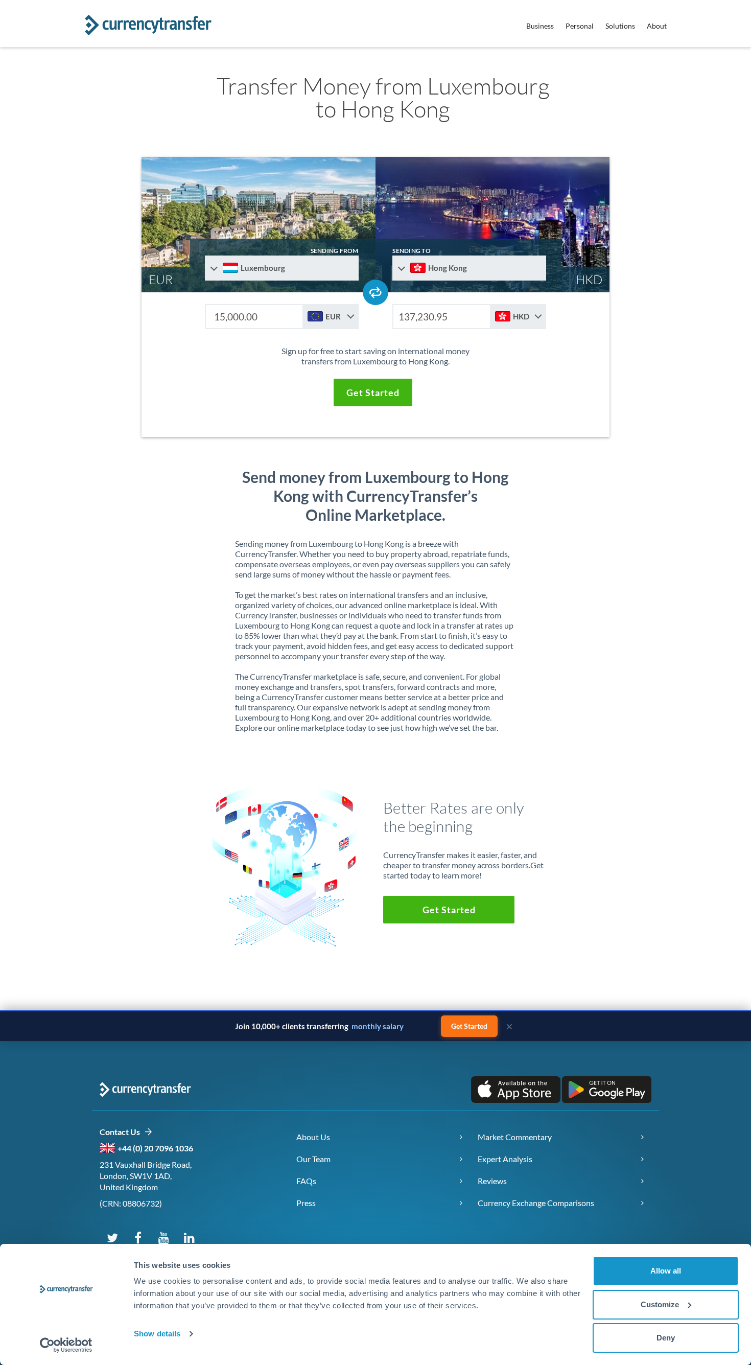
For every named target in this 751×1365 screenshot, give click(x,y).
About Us (313, 1137)
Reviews (492, 1181)
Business (540, 25)
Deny (665, 1337)
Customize (660, 1304)
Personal (580, 25)
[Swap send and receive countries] (375, 292)
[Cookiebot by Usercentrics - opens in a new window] (66, 1345)
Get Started (469, 1026)
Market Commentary (515, 1137)
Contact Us (122, 1132)
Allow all (665, 1270)
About (657, 25)
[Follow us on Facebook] (138, 1237)
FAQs (306, 1181)
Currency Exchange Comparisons (536, 1203)
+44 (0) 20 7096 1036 (155, 1148)
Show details (157, 1333)
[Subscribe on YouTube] (163, 1237)
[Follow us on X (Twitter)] (112, 1237)
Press (306, 1203)
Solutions (620, 25)
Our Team (313, 1159)
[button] (373, 392)
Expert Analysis (505, 1159)
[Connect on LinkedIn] (189, 1237)
